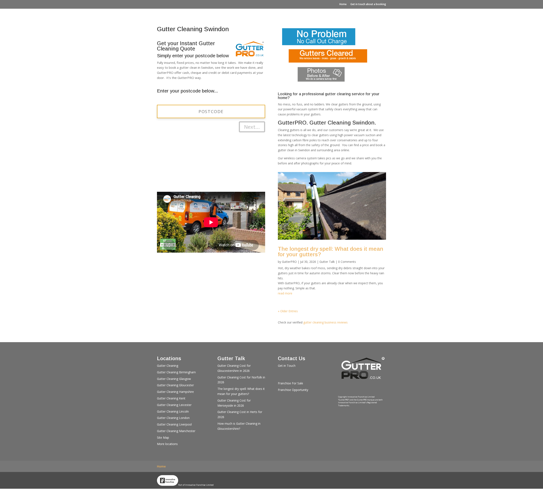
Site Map (163, 437)
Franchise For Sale (290, 383)
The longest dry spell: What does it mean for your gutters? (330, 252)
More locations (167, 444)
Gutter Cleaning (167, 366)
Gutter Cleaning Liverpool (174, 424)
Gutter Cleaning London (173, 418)
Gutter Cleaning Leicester (174, 405)
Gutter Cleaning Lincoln (173, 411)
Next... (252, 126)
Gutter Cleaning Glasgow (174, 379)
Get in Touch (286, 366)
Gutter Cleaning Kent (171, 398)
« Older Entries (288, 311)
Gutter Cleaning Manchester (176, 431)
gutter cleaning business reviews (325, 322)
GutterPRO (289, 262)
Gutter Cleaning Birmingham (176, 372)
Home (343, 4)
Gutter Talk (327, 262)
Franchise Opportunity (293, 390)
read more (285, 293)
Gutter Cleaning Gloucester (175, 385)
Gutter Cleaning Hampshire (175, 392)
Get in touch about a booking (368, 4)
